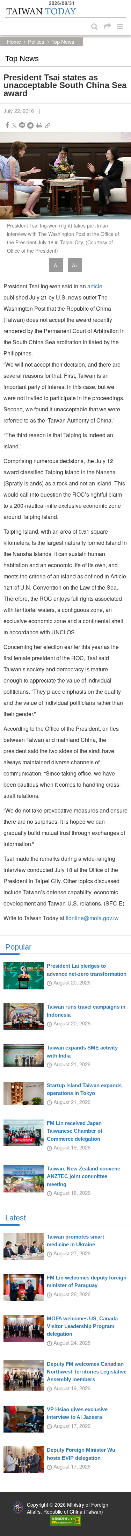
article (94, 286)
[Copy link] (47, 125)
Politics (36, 41)
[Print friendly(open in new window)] (39, 125)
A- (56, 265)
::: (7, 3)
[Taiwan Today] (41, 11)
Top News (62, 41)
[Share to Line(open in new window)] (22, 125)
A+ (75, 265)
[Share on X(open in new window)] (14, 125)
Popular (18, 947)
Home (14, 41)
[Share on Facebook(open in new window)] (6, 125)
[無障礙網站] (65, 1519)
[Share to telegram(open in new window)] (30, 125)
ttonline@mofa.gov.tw (92, 918)
